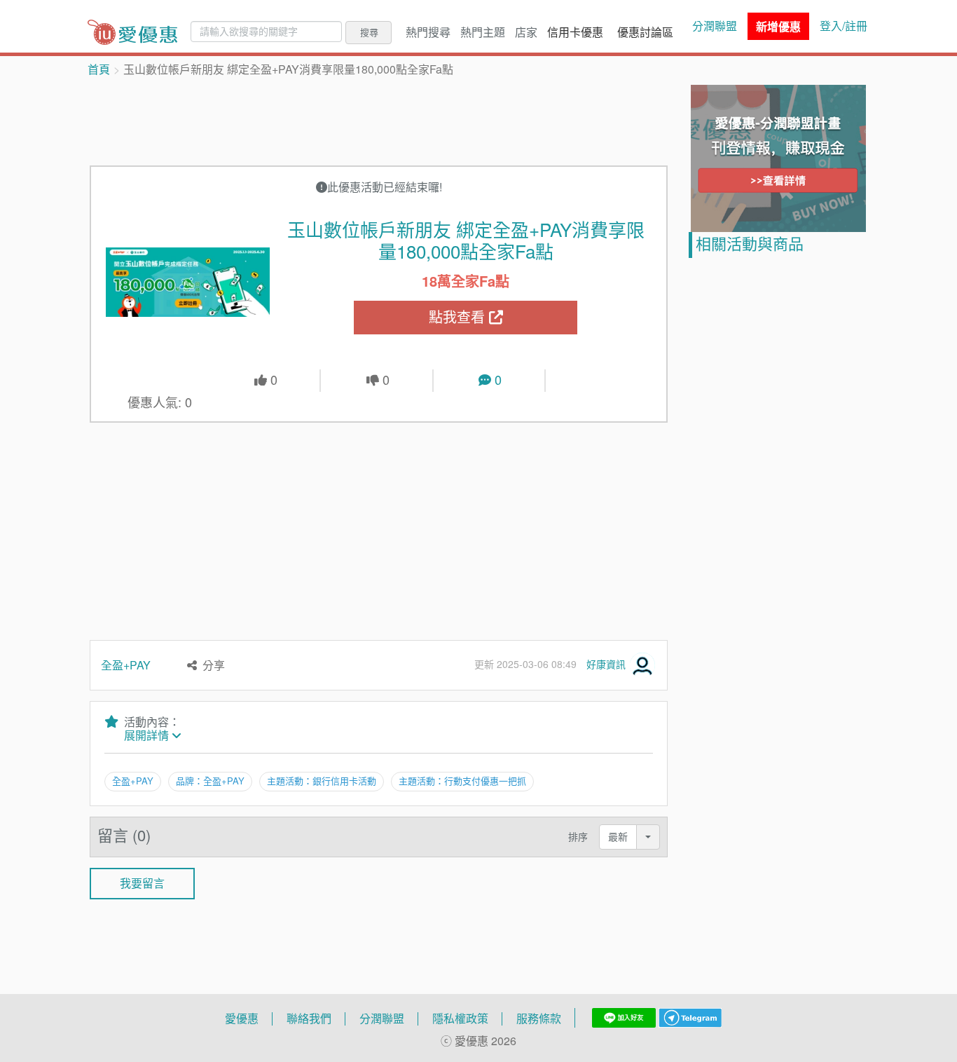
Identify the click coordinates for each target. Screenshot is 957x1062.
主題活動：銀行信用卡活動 (321, 781)
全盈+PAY (126, 665)
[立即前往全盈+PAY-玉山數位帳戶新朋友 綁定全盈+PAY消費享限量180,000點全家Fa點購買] (188, 281)
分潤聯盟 (714, 26)
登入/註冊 (843, 26)
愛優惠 (242, 1018)
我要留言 (142, 883)
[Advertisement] (379, 120)
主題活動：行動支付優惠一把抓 (462, 781)
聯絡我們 (309, 1018)
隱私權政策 (460, 1018)
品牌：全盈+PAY (210, 781)
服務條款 (538, 1018)
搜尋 (369, 32)
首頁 (99, 69)
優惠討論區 (645, 32)
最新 (618, 836)
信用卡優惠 (575, 32)
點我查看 (459, 317)
